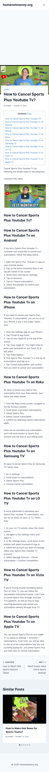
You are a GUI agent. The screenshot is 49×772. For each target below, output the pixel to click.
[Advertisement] (24, 35)
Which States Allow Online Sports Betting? (37, 667)
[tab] (19, 745)
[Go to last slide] (7, 719)
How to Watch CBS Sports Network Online (12, 667)
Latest (7, 89)
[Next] (42, 719)
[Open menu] (44, 5)
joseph (8, 106)
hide (29, 114)
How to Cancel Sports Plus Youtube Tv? (23, 118)
